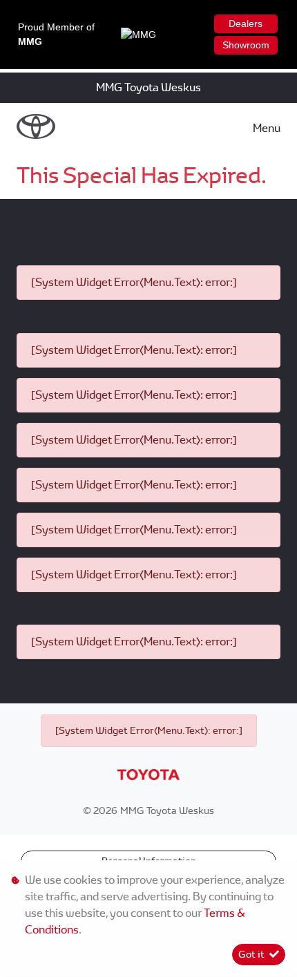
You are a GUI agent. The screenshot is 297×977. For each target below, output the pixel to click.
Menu (266, 128)
